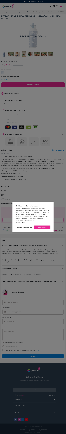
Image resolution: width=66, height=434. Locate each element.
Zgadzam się (42, 227)
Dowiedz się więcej (20, 222)
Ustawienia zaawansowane (24, 227)
